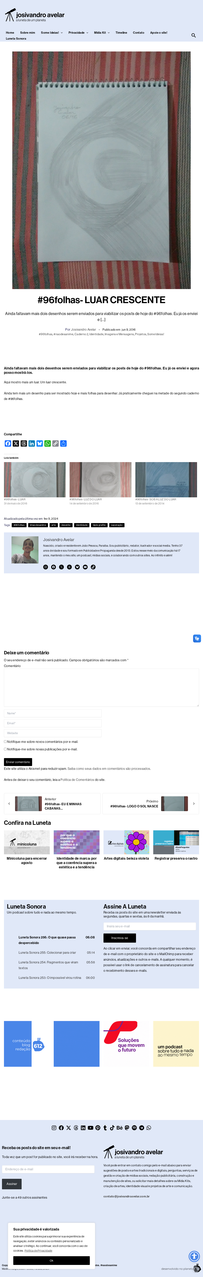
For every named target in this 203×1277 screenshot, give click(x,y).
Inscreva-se (119, 938)
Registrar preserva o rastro (176, 858)
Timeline (121, 32)
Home (10, 32)
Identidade (96, 334)
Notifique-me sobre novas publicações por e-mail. (42, 749)
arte (54, 525)
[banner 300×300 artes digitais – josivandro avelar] (77, 1042)
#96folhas (46, 334)
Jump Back (90, 922)
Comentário (12, 666)
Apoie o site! (158, 32)
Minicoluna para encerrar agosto (27, 860)
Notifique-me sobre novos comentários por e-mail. (42, 742)
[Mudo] (73, 922)
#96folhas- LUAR (14, 499)
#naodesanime (63, 334)
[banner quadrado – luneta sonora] (176, 1042)
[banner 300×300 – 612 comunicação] (27, 1042)
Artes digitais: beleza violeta (126, 858)
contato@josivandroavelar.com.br (126, 1195)
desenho (66, 525)
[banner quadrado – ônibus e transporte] (126, 1042)
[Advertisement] (101, 351)
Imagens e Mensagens (119, 334)
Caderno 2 (81, 334)
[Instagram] (45, 567)
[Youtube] (85, 567)
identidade (81, 525)
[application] (53, 922)
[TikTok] (93, 567)
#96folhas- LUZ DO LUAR (86, 499)
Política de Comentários (77, 780)
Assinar (12, 1182)
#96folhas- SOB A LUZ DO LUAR (155, 499)
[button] (61, 33)
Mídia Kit (100, 32)
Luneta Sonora (16, 38)
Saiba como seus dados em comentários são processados (109, 769)
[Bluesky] (77, 567)
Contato (138, 32)
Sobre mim (27, 32)
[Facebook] (53, 567)
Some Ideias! (50, 32)
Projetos (140, 334)
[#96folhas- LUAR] (35, 479)
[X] (61, 567)
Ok (52, 1260)
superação (117, 525)
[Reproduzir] (10, 922)
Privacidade (76, 32)
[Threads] (69, 567)
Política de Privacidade (38, 1250)
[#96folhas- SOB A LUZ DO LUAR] (166, 479)
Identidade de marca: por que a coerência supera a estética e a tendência (76, 862)
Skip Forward (96, 922)
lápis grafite (99, 525)
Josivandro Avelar (83, 329)
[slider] (81, 922)
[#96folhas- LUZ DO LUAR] (100, 479)
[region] (51, 1246)
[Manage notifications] (195, 1269)
